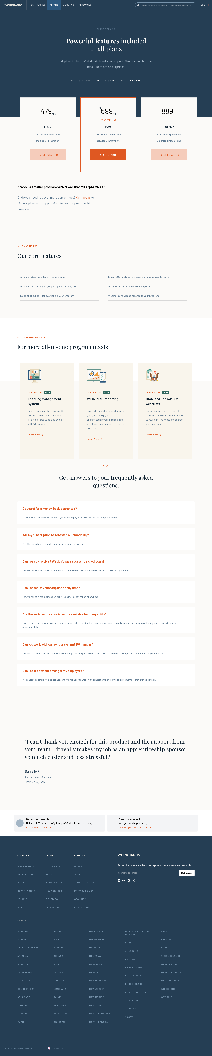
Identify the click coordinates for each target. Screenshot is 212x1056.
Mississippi (96, 939)
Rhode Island (134, 984)
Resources (53, 866)
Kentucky (59, 980)
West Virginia (170, 980)
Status (22, 907)
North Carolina (99, 1013)
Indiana (58, 956)
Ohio (128, 942)
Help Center (54, 890)
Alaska (22, 939)
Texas (129, 1016)
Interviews (53, 907)
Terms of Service (85, 882)
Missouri (95, 947)
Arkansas (23, 964)
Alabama (23, 931)
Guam (20, 1021)
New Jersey (96, 988)
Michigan (59, 1021)
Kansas (58, 972)
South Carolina (135, 992)
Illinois (58, 947)
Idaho (57, 939)
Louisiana (59, 988)
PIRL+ (20, 882)
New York (95, 1005)
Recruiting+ (25, 874)
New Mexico (96, 997)
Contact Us (82, 907)
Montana (95, 956)
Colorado (23, 980)
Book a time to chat (37, 827)
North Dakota (98, 1021)
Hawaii (57, 931)
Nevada (94, 972)
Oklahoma (131, 951)
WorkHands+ (25, 866)
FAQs (49, 874)
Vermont (167, 939)
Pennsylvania (134, 967)
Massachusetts (63, 1013)
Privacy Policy (84, 890)
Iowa (56, 964)
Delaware (23, 997)
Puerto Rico (133, 975)
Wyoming (166, 997)
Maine (57, 997)
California (24, 972)
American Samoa (28, 947)
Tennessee (132, 1008)
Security (80, 899)
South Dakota (134, 1000)
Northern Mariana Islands (137, 933)
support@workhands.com (133, 827)
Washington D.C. (172, 972)
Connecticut (25, 988)
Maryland (59, 1005)
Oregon (130, 959)
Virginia (166, 947)
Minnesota (96, 931)
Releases (52, 899)
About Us (80, 866)
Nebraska (95, 964)
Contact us (83, 197)
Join (77, 874)
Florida (22, 1005)
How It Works (26, 890)
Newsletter (54, 882)
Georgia (22, 1013)
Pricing (22, 899)
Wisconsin (168, 988)
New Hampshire (99, 980)
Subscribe (187, 872)
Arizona (22, 956)
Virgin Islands (171, 956)
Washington (169, 964)
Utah (164, 931)
